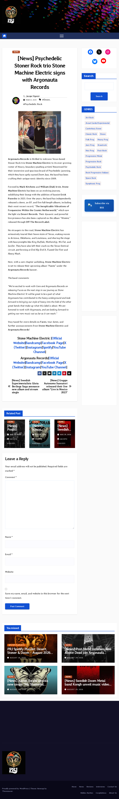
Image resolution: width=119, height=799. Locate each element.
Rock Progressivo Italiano (97, 172)
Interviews (100, 787)
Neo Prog (90, 150)
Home (74, 787)
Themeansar (7, 791)
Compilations (101, 793)
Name (9, 537)
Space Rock (91, 178)
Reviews (89, 787)
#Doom (46, 99)
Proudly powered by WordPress (15, 788)
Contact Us (112, 787)
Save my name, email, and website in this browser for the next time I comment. (37, 595)
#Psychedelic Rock (32, 104)
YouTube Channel (53, 367)
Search (88, 76)
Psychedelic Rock (93, 167)
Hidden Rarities (86, 793)
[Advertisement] (99, 266)
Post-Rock (102, 150)
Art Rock (90, 117)
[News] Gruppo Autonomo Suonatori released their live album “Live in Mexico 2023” (54, 386)
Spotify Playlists (17, 645)
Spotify (47, 347)
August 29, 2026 (18, 658)
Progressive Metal (94, 156)
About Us (113, 793)
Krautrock (102, 145)
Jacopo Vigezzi (32, 96)
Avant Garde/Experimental (97, 123)
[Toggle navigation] (61, 36)
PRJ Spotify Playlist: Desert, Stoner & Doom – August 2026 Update (28, 652)
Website (9, 571)
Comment (11, 477)
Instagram (34, 347)
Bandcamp (32, 343)
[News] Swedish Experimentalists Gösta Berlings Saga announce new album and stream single (25, 386)
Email (8, 554)
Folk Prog (90, 139)
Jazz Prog (90, 145)
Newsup (40, 788)
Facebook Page (52, 343)
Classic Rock (91, 134)
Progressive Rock (93, 161)
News (16, 52)
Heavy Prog (103, 139)
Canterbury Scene (93, 128)
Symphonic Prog (93, 183)
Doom (103, 134)
